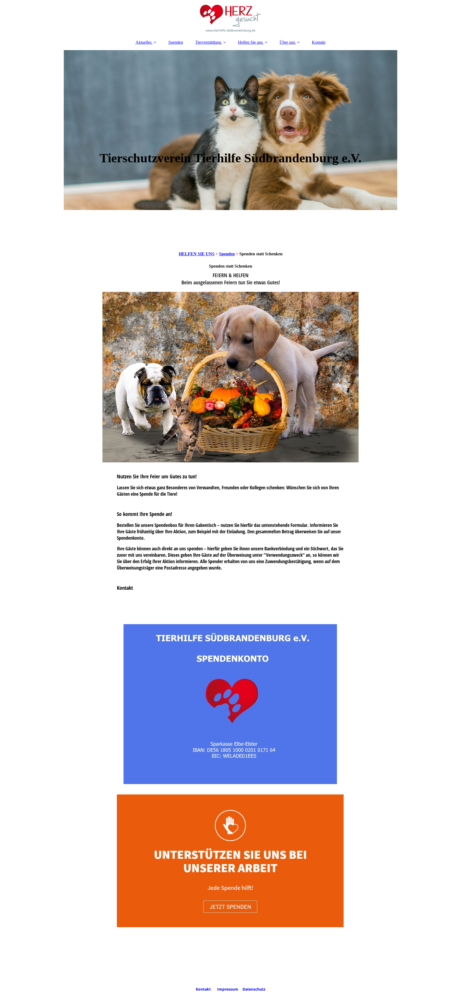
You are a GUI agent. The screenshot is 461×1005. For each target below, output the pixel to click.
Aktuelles (144, 42)
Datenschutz (254, 989)
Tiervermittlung (208, 42)
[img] (230, 17)
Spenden (175, 42)
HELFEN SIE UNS (196, 254)
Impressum (227, 989)
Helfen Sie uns (250, 42)
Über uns (287, 42)
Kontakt (318, 42)
